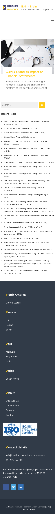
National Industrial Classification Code (20, 128)
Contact (10, 415)
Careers (10, 410)
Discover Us (12, 401)
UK (7, 320)
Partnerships (12, 405)
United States (13, 302)
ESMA (9, 329)
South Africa (12, 378)
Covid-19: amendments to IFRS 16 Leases (21, 238)
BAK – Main (29, 6)
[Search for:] (20, 105)
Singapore (11, 356)
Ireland (9, 325)
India (8, 361)
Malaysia (10, 351)
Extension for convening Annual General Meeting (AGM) (29, 162)
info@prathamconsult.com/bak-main (25, 455)
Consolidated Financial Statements (19, 137)
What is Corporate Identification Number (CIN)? (25, 133)
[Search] (42, 105)
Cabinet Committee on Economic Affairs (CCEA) (25, 222)
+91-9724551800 (14, 460)
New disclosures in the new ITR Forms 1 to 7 (23, 227)
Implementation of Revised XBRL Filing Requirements (27, 249)
